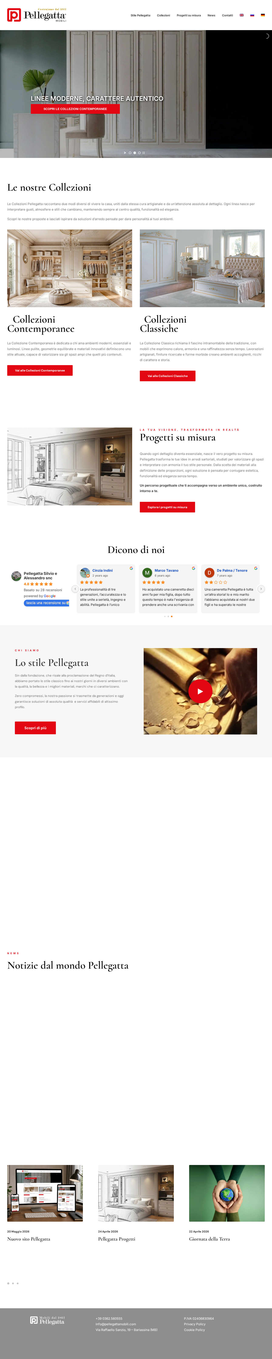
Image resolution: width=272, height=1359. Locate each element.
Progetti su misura (189, 15)
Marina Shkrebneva (233, 570)
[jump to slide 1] (130, 153)
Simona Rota (102, 570)
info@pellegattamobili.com (116, 1324)
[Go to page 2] (171, 616)
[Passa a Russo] (252, 15)
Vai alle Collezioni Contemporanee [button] (40, 370)
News (211, 15)
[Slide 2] (13, 1283)
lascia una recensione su (45, 603)
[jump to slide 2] (134, 153)
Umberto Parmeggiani (173, 570)
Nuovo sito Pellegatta (28, 1239)
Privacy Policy (194, 1324)
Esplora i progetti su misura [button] (167, 507)
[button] (200, 691)
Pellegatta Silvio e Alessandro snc (40, 575)
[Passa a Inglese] (241, 15)
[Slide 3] (17, 1283)
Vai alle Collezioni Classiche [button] (168, 376)
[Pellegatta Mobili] (36, 15)
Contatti (227, 15)
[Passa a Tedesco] (261, 15)
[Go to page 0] (165, 616)
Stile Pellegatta (140, 15)
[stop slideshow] (143, 153)
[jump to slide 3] (139, 153)
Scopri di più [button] (35, 728)
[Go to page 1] (168, 616)
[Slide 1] (9, 1283)
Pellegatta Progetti (116, 1239)
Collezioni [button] (163, 15)
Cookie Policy (194, 1330)
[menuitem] (142, 15)
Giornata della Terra (209, 1239)
